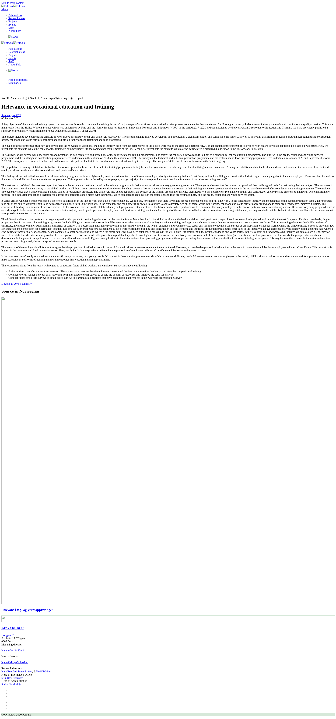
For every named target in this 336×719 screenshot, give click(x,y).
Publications (15, 15)
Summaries (14, 82)
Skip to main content (12, 2)
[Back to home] (13, 6)
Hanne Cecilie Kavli (12, 650)
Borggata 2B (8, 635)
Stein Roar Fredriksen (12, 678)
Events (12, 24)
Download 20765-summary (16, 283)
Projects (12, 21)
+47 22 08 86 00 (12, 628)
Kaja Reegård (9, 671)
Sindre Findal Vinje (11, 684)
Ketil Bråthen (43, 671)
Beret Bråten (25, 671)
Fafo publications (17, 79)
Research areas (16, 18)
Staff (11, 27)
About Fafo (14, 30)
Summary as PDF (11, 115)
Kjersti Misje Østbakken (14, 662)
